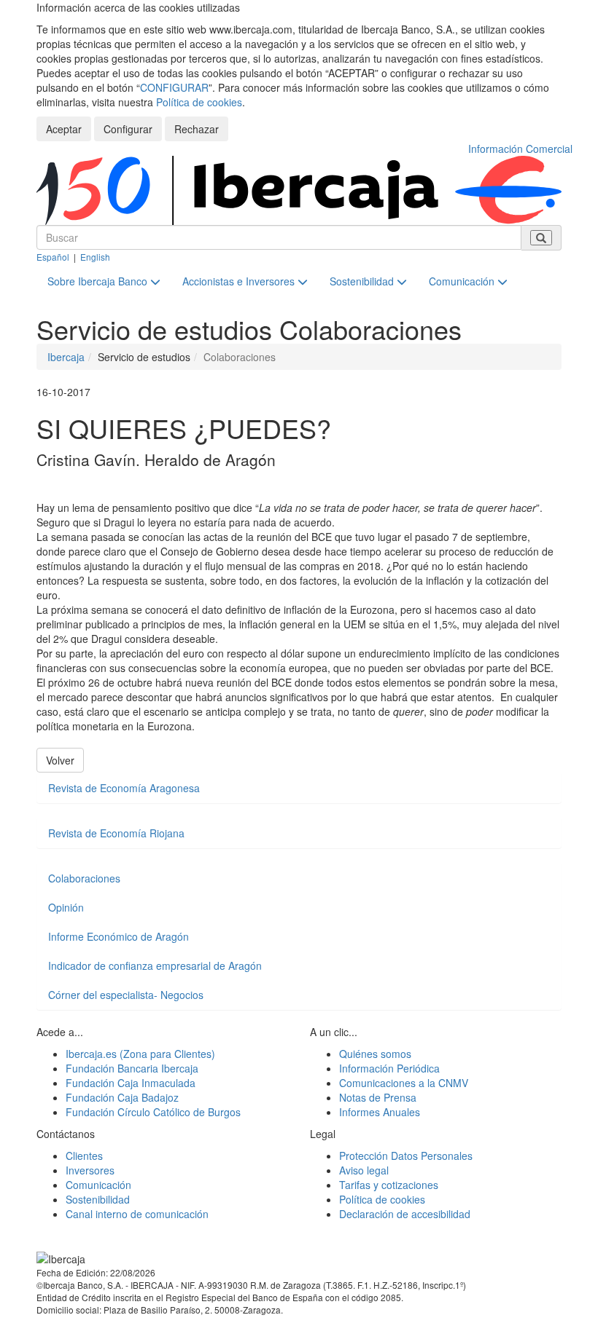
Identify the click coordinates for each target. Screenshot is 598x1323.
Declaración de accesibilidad (404, 1214)
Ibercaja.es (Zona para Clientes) (140, 1053)
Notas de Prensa (377, 1097)
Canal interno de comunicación (137, 1214)
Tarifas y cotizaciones (388, 1184)
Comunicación (463, 281)
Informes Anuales (379, 1112)
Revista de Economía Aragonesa (124, 788)
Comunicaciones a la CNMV (403, 1082)
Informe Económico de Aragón (118, 936)
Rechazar (196, 129)
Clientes (84, 1155)
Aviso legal (364, 1170)
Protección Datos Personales (406, 1155)
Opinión (66, 907)
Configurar (128, 129)
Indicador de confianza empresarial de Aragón (155, 965)
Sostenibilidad (363, 281)
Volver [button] (60, 760)
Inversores (90, 1170)
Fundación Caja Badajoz (122, 1097)
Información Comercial (520, 148)
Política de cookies (199, 102)
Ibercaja (66, 356)
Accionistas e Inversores (240, 281)
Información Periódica (389, 1068)
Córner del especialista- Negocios (125, 994)
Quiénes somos (375, 1053)
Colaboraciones (84, 878)
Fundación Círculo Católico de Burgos (153, 1112)
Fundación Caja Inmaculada (130, 1082)
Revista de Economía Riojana (116, 833)
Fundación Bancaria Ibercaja (132, 1068)
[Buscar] (541, 237)
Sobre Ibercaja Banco (98, 281)
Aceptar (64, 129)
